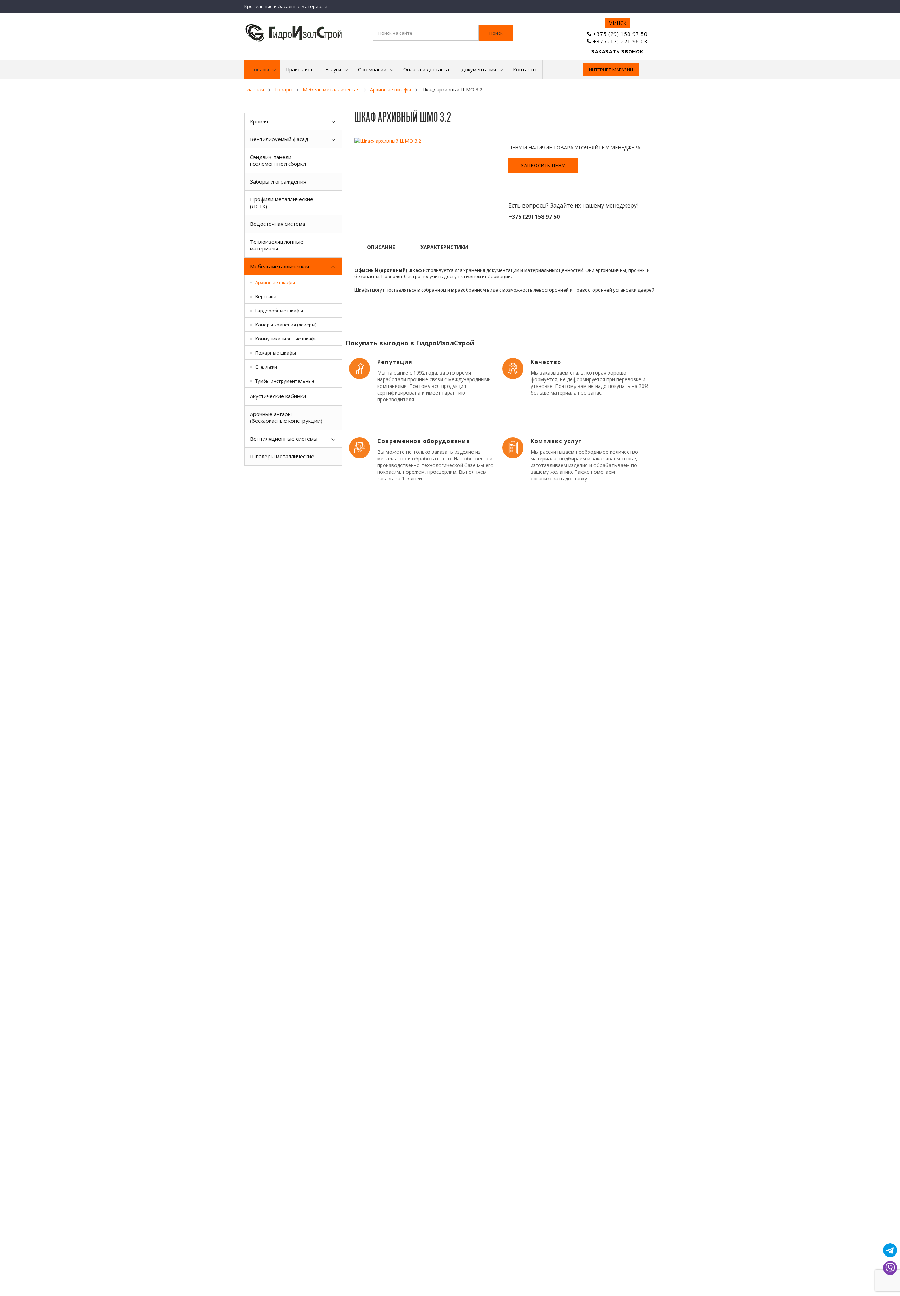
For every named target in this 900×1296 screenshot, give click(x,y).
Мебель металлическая (279, 266)
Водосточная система (277, 223)
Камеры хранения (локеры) (285, 324)
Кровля (259, 121)
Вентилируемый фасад (279, 138)
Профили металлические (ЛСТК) (281, 203)
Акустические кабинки (278, 396)
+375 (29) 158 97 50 (620, 33)
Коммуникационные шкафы (286, 339)
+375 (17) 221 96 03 (620, 41)
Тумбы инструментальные (285, 381)
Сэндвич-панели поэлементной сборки (278, 160)
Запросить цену (543, 165)
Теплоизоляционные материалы (276, 245)
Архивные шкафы (275, 282)
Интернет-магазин (611, 69)
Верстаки (265, 296)
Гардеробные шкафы (279, 310)
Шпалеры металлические (282, 456)
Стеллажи (266, 367)
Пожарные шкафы (275, 353)
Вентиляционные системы (283, 438)
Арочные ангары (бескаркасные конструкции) (286, 417)
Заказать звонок (617, 51)
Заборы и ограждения (278, 181)
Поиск (496, 33)
